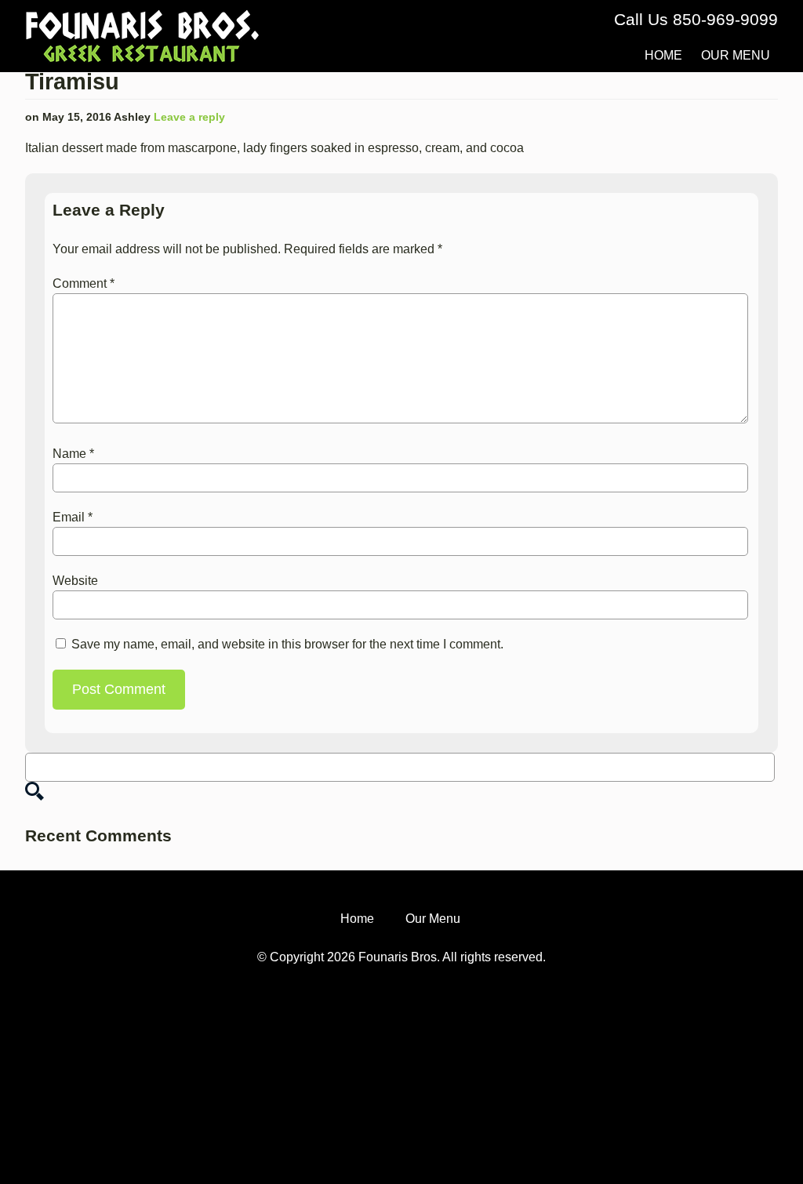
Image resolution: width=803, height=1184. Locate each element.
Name (73, 453)
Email (73, 517)
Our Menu (735, 55)
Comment (83, 283)
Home (663, 55)
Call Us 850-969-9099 (696, 19)
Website (75, 580)
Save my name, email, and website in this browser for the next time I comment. (287, 644)
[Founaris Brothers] (142, 17)
